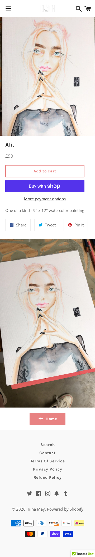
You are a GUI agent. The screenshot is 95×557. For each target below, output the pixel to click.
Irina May (36, 509)
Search (47, 444)
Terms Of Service (47, 461)
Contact (47, 453)
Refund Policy (48, 477)
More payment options (45, 198)
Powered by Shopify (65, 509)
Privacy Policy (47, 469)
